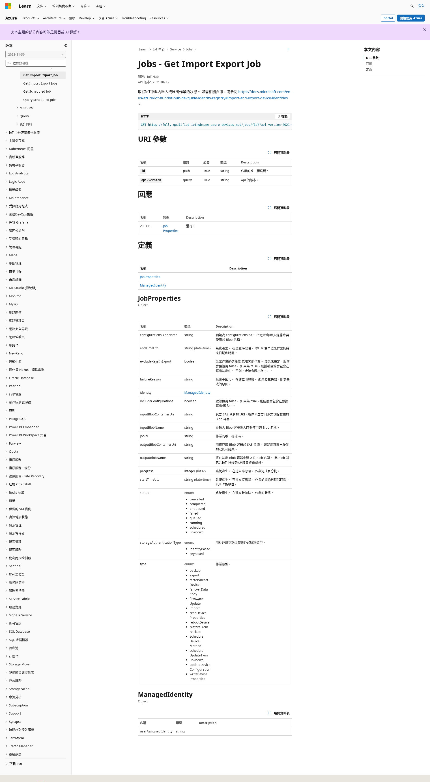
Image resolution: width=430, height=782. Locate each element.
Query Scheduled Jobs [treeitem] (39, 100)
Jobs (189, 49)
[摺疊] (66, 45)
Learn (143, 49)
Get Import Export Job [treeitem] (40, 75)
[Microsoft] (8, 6)
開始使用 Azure (411, 18)
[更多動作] (288, 49)
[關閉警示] (424, 29)
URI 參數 (372, 58)
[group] (215, 125)
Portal (388, 18)
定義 (369, 69)
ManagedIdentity (153, 285)
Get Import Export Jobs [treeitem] (40, 83)
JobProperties (150, 277)
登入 (421, 6)
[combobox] (35, 54)
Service (175, 49)
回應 (369, 63)
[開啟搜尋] (412, 6)
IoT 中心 (159, 49)
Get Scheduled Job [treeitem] (37, 91)
